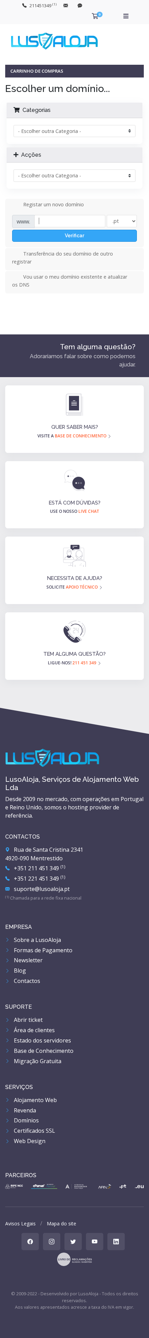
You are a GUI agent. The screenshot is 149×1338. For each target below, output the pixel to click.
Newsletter (27, 960)
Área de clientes (33, 1030)
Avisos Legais (20, 1223)
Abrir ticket (27, 1020)
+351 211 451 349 (38, 868)
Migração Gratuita (36, 1061)
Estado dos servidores (41, 1040)
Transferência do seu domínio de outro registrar (62, 257)
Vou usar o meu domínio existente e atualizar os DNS (69, 280)
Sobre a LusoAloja (36, 940)
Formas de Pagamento (42, 950)
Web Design (28, 1141)
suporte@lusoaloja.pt (41, 889)
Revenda (24, 1110)
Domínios (25, 1120)
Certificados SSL (33, 1130)
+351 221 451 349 (38, 878)
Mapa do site (61, 1223)
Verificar (74, 235)
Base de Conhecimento (42, 1051)
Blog (19, 970)
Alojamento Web (34, 1100)
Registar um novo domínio (53, 204)
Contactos (26, 981)
